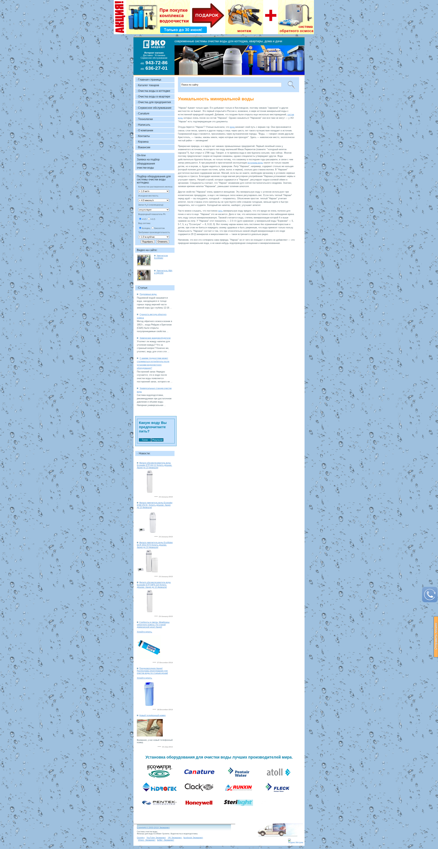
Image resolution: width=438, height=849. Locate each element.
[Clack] (199, 794)
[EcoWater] (159, 779)
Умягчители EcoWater (161, 256)
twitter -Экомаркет (165, 840)
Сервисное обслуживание (154, 107)
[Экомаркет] (152, 56)
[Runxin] (238, 794)
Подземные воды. (148, 294)
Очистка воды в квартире (154, 96)
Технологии (145, 119)
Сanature (143, 113)
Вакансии (144, 147)
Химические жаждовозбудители (155, 338)
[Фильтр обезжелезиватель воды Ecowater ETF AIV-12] (149, 493)
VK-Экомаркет (175, 838)
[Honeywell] (199, 809)
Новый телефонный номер (152, 715)
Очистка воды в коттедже (154, 90)
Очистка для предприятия (154, 102)
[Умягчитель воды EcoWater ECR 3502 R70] (149, 572)
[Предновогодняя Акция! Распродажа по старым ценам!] (149, 658)
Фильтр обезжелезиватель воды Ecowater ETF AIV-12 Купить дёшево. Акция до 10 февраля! (154, 465)
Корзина (143, 141)
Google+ (141, 838)
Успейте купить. (144, 632)
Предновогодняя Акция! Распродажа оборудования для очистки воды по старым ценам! (152, 670)
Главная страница (149, 79)
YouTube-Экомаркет (156, 838)
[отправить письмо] (436, 636)
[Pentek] (159, 809)
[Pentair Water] (239, 779)
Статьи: (143, 287)
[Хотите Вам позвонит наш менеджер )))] (430, 594)
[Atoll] (278, 779)
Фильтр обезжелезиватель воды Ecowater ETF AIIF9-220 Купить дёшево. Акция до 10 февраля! (154, 584)
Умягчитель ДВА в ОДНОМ (163, 271)
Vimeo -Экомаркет (147, 840)
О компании (145, 130)
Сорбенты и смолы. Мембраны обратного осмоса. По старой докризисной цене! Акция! (153, 624)
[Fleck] (278, 794)
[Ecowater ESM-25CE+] (149, 533)
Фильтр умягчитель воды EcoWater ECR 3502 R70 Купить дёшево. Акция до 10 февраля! (155, 545)
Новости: (144, 453)
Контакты (144, 136)
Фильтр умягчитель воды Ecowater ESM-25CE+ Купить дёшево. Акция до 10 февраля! (154, 505)
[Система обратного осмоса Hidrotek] (159, 794)
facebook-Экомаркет (193, 838)
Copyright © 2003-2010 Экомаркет (153, 827)
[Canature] (199, 779)
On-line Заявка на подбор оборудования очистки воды (148, 161)
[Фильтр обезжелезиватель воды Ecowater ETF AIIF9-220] (149, 612)
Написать (144, 124)
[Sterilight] (238, 809)
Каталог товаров (148, 85)
